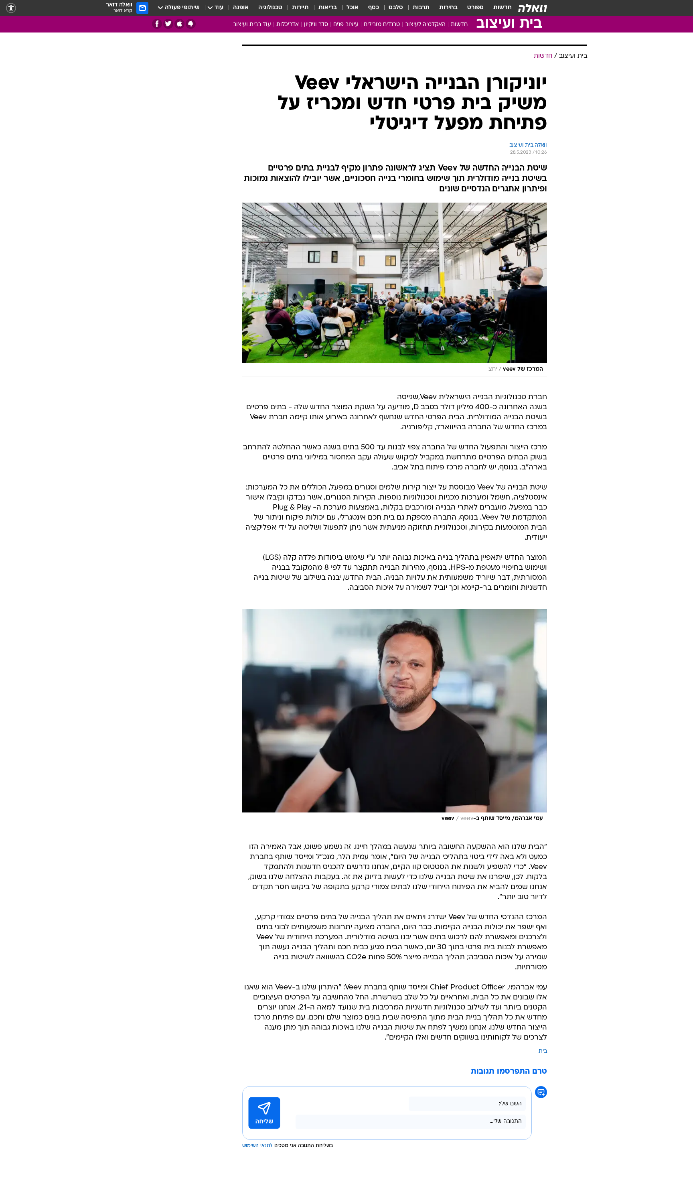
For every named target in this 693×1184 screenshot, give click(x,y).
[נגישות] (11, 8)
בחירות (448, 8)
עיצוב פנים (346, 24)
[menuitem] (498, 8)
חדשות (502, 8)
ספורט (475, 8)
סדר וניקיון (316, 24)
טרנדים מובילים (382, 24)
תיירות (300, 8)
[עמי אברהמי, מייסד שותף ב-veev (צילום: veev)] (394, 717)
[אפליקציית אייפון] (179, 24)
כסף (373, 8)
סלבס (396, 8)
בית (543, 1051)
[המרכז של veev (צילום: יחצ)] (394, 290)
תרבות (421, 8)
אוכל (352, 8)
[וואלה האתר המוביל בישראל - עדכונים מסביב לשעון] (532, 8)
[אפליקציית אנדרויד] (191, 24)
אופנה (241, 8)
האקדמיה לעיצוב (425, 24)
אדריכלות (287, 24)
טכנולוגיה (270, 8)
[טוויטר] (168, 24)
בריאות (327, 8)
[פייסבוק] (157, 24)
